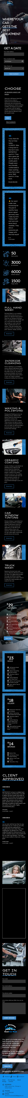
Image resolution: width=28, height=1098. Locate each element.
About (19, 1080)
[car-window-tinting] (14, 500)
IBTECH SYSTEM (18, 1071)
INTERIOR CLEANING (13, 362)
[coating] (14, 447)
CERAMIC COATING (12, 461)
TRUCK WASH (10, 566)
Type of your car (8, 66)
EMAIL (7, 1094)
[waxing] (14, 396)
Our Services (11, 1080)
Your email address (9, 51)
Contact (11, 1081)
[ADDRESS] (3, 1085)
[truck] (14, 552)
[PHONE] (3, 1091)
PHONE (7, 1091)
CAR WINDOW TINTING (11, 515)
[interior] (14, 347)
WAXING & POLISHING (14, 409)
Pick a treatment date (9, 59)
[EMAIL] (3, 1094)
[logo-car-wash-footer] (11, 1028)
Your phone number (7, 993)
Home (3, 1080)
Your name (5, 979)
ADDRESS (8, 1084)
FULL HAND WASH (13, 308)
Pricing (4, 1081)
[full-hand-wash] (14, 295)
